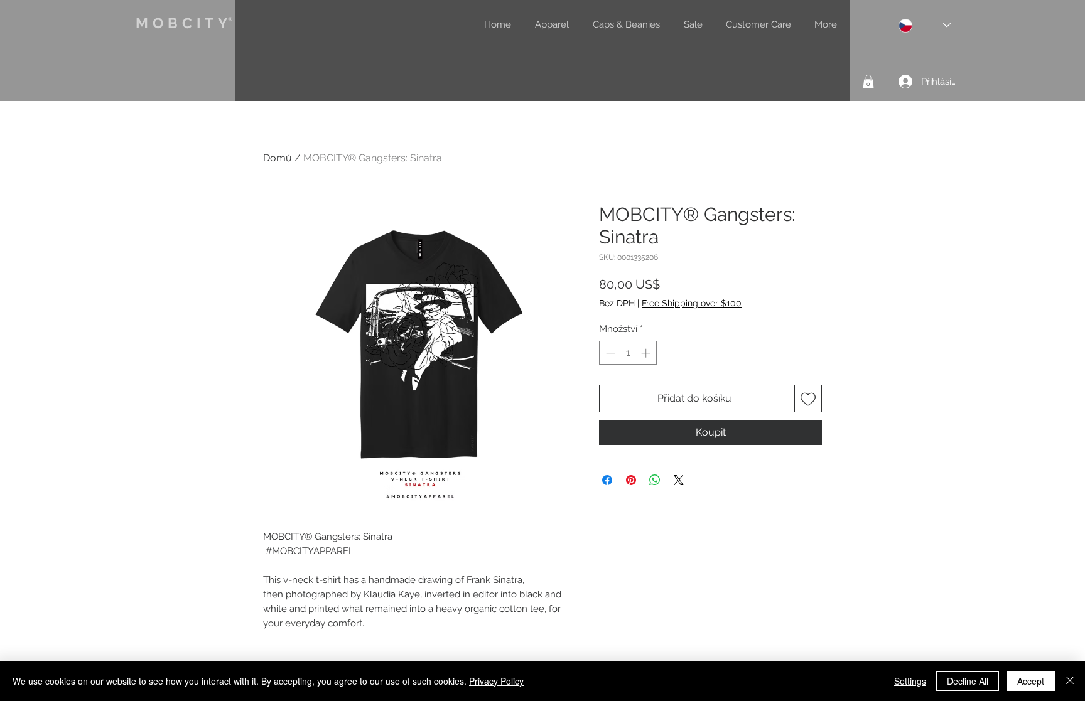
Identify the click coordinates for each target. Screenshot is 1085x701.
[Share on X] (678, 480)
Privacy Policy (496, 681)
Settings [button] (910, 681)
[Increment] (647, 353)
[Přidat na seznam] (808, 398)
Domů (277, 158)
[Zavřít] (1069, 681)
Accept (1030, 681)
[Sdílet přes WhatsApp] (654, 480)
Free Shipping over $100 (692, 303)
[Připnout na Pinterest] (631, 480)
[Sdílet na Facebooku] (607, 480)
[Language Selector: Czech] (924, 25)
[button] (868, 81)
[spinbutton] (628, 353)
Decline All (967, 681)
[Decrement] (609, 353)
